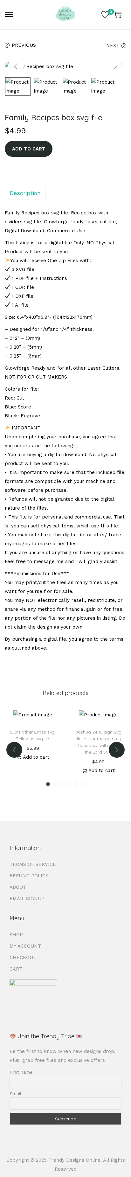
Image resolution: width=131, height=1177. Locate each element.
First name (21, 1072)
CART (16, 969)
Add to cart (28, 149)
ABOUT (18, 887)
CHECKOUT (23, 957)
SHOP (16, 934)
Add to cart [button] (36, 757)
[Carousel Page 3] (62, 784)
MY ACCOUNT (25, 946)
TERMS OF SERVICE (33, 864)
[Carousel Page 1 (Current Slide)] (48, 784)
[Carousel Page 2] (55, 784)
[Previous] (16, 66)
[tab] (65, 193)
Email (15, 1093)
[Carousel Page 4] (69, 784)
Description (25, 193)
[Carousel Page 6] (83, 784)
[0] (105, 14)
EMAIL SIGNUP (27, 899)
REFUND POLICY (29, 876)
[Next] (115, 66)
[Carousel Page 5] (76, 784)
